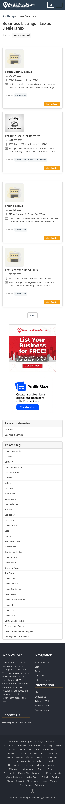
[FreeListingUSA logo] (18, 5)
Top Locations (42, 662)
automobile (10, 546)
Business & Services (37, 159)
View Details (52, 103)
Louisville (52, 765)
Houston (50, 741)
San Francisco (49, 749)
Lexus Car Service (13, 589)
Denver (19, 757)
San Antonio (35, 745)
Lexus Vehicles (11, 583)
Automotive (20, 95)
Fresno (51, 769)
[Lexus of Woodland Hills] (14, 257)
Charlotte (52, 753)
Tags (37, 671)
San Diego (48, 745)
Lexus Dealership (13, 451)
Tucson (41, 769)
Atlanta (57, 773)
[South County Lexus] (14, 59)
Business (9, 488)
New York (13, 741)
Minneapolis (32, 781)
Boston (14, 761)
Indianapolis (12, 753)
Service (8, 509)
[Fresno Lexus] (14, 193)
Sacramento (9, 773)
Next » (32, 315)
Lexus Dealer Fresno (14, 620)
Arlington (39, 784)
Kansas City (23, 773)
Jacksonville (34, 749)
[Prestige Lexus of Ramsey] (14, 123)
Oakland (20, 781)
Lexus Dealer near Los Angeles (19, 631)
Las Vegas (28, 765)
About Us (39, 692)
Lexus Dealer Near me (15, 599)
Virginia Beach (32, 777)
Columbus (26, 753)
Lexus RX (9, 461)
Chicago (39, 741)
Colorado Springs (14, 777)
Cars (7, 530)
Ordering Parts (12, 567)
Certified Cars (11, 562)
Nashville (37, 761)
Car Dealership (11, 504)
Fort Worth (39, 753)
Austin (23, 749)
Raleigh (45, 777)
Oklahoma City (14, 765)
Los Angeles (26, 741)
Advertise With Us (44, 701)
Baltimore (40, 765)
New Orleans (26, 784)
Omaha (55, 777)
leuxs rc (8, 477)
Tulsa (44, 781)
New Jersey (10, 493)
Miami (10, 781)
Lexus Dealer (11, 525)
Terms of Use (42, 705)
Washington (51, 757)
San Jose (13, 749)
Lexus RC (9, 605)
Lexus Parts (10, 594)
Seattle (9, 757)
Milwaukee (14, 769)
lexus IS (8, 456)
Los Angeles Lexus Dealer (16, 636)
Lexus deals (10, 498)
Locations (40, 675)
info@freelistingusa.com (18, 722)
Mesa (48, 773)
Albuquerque (28, 769)
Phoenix (22, 745)
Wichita (53, 781)
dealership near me (14, 467)
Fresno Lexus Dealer (14, 626)
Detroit (39, 757)
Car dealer (9, 514)
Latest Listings (42, 679)
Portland (48, 761)
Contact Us (40, 696)
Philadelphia (9, 745)
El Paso (29, 757)
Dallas (59, 745)
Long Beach (37, 773)
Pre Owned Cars (12, 541)
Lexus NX (9, 610)
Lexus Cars (10, 578)
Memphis (25, 761)
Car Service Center (13, 551)
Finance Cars (11, 557)
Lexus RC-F (10, 615)
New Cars (9, 520)
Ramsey (8, 536)
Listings (11, 16)
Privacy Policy (42, 709)
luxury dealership (13, 472)
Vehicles (8, 483)
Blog (37, 666)
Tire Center (10, 573)
